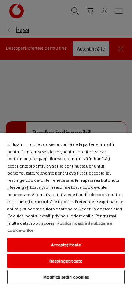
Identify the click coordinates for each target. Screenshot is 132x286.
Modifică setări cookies (66, 277)
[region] (66, 209)
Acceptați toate (66, 244)
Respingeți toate (66, 261)
